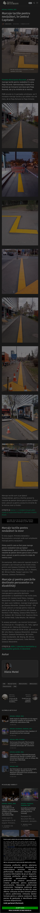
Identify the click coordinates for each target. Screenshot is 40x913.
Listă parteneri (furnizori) (13, 903)
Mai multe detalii (11, 846)
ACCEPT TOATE (20, 908)
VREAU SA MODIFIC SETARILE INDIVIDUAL (20, 910)
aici (4, 855)
